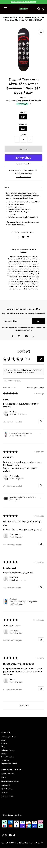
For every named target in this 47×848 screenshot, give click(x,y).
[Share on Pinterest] (28, 237)
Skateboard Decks (16, 17)
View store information (23, 177)
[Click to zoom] (41, 32)
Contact (4, 743)
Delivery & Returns (27, 232)
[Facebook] (12, 336)
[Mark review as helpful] (41, 421)
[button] (32, 359)
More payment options (23, 164)
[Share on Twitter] (23, 237)
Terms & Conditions (7, 757)
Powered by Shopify (36, 843)
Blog (3, 747)
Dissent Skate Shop (21, 843)
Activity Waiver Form (8, 737)
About (3, 740)
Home (5, 17)
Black (23, 129)
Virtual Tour (5, 760)
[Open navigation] (7, 8)
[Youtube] (26, 336)
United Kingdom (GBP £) (11, 815)
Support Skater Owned (9, 763)
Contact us (15, 232)
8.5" (23, 117)
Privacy (3, 753)
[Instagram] (18, 336)
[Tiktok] (33, 336)
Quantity (23, 135)
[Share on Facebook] (19, 237)
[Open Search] (38, 8)
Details (7, 187)
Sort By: (29, 387)
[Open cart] (43, 9)
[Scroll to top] (41, 842)
